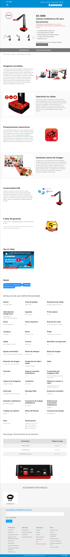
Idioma (62, 2)
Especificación (24, 50)
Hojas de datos (39, 539)
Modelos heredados (21, 54)
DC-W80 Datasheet (25, 449)
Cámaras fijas (11, 543)
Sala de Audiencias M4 (27, 536)
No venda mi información (55, 540)
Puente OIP (10, 530)
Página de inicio (6, 54)
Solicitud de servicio (54, 538)
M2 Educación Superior (27, 532)
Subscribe (9, 521)
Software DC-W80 (25, 445)
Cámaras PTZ (11, 540)
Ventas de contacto (42, 44)
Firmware (38, 534)
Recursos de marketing (41, 543)
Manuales (38, 530)
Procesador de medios (13, 534)
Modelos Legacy (11, 551)
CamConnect (11, 532)
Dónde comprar (55, 2)
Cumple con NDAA (54, 547)
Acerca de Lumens (54, 530)
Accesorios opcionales (43, 50)
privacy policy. (13, 517)
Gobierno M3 (25, 534)
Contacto (52, 532)
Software (38, 532)
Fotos (37, 541)
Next (33, 37)
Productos (13, 54)
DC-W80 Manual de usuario (25, 454)
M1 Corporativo (25, 530)
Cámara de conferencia (13, 545)
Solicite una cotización (45, 2)
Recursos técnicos (40, 536)
